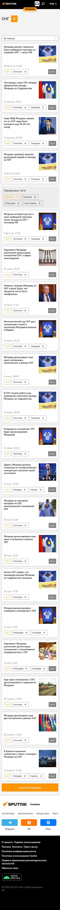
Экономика (25, 813)
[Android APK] (11, 877)
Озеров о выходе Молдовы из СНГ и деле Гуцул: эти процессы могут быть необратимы (20, 289)
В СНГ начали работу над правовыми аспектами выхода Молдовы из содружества (20, 396)
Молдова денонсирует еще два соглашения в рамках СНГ (20, 717)
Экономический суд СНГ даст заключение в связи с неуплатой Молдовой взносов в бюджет (20, 325)
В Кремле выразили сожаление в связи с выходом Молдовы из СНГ (20, 754)
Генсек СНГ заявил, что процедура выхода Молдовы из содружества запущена (19, 575)
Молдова (35, 107)
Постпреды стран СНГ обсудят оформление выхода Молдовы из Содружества (20, 85)
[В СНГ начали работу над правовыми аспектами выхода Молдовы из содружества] (47, 400)
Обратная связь (10, 868)
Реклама (6, 846)
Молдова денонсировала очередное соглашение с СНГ (20, 609)
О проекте (7, 842)
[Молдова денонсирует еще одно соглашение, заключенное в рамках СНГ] (47, 364)
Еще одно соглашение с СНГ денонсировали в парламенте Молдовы (20, 682)
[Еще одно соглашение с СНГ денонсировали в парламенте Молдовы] (47, 687)
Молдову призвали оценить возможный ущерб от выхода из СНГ (20, 157)
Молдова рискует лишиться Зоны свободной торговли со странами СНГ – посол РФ (20, 49)
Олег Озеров (30, 203)
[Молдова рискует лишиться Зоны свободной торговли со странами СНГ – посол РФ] (47, 54)
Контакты (17, 846)
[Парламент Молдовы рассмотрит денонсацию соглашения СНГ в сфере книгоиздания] (47, 257)
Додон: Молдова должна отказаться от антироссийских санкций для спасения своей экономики (20, 469)
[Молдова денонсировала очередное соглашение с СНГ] (47, 615)
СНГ (5, 18)
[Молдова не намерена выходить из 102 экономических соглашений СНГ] (47, 508)
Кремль (34, 776)
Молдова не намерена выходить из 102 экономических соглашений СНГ (19, 504)
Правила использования (27, 842)
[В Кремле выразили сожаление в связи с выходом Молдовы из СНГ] (47, 758)
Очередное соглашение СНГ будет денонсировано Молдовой (19, 432)
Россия (34, 489)
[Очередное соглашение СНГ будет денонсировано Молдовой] (47, 436)
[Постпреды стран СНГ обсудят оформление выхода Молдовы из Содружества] (47, 90)
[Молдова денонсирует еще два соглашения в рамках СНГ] (47, 722)
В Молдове (10, 203)
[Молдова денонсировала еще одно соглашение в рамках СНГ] (47, 543)
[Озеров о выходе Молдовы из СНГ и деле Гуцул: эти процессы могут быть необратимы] (47, 293)
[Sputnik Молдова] (10, 5)
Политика (17, 71)
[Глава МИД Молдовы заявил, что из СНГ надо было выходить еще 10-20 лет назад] (47, 125)
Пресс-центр (31, 846)
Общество (42, 813)
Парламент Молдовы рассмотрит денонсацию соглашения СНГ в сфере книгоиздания (17, 254)
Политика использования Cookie (19, 855)
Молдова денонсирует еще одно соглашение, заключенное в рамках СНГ (18, 360)
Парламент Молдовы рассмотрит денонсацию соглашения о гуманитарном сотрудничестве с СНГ (19, 648)
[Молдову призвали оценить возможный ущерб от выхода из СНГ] (47, 161)
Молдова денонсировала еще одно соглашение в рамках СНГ (20, 539)
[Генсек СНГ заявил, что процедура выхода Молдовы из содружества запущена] (47, 579)
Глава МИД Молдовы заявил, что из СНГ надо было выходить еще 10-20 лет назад (19, 122)
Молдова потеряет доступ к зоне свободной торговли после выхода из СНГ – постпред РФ (19, 218)
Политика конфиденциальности (19, 851)
